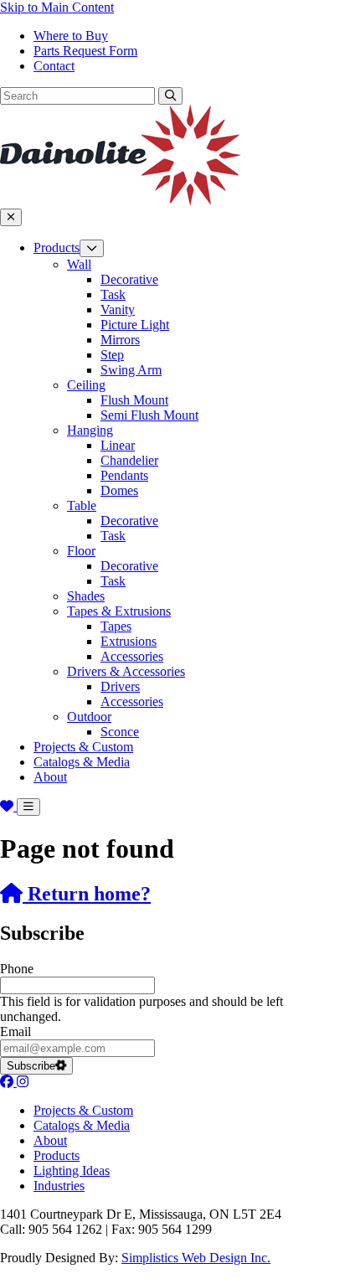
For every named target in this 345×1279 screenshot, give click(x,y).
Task (113, 294)
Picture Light (134, 324)
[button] (170, 96)
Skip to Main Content (57, 7)
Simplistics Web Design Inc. (195, 1258)
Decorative (129, 279)
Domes (119, 490)
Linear (117, 445)
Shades (86, 596)
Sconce (119, 732)
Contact (54, 66)
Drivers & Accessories (126, 671)
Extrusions (128, 641)
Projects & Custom (83, 747)
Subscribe (31, 1066)
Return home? (87, 894)
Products (56, 247)
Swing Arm (131, 370)
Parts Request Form (85, 51)
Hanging (90, 430)
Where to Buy (70, 35)
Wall (79, 264)
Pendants (124, 475)
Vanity (117, 309)
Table (81, 505)
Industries (59, 1185)
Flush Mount (134, 400)
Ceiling (86, 385)
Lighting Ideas (71, 1170)
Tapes (115, 626)
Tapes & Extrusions (119, 611)
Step (112, 355)
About (50, 777)
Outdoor (89, 716)
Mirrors (120, 340)
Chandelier (129, 460)
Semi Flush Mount (149, 415)
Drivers (120, 686)
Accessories (131, 656)
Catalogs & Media (81, 762)
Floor (81, 551)
